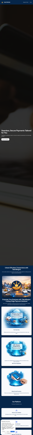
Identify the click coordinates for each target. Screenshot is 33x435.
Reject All (8, 431)
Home (31, 2)
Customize (3, 431)
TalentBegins (7, 2)
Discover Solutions (5, 139)
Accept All (12, 431)
